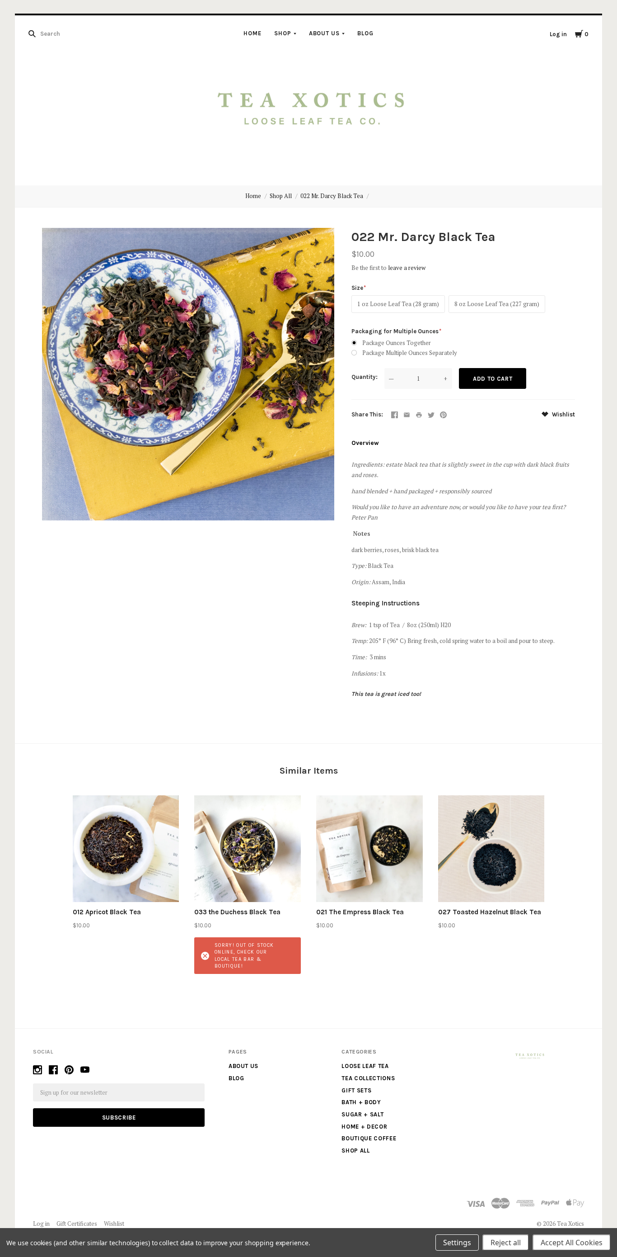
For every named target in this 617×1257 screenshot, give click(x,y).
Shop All (281, 196)
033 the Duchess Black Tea (237, 912)
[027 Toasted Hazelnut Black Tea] (491, 848)
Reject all (506, 1243)
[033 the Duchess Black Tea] (247, 848)
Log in (558, 34)
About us (324, 33)
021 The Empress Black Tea (360, 912)
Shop (282, 33)
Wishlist (563, 414)
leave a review (406, 268)
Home (252, 33)
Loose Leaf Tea (364, 1066)
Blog (365, 33)
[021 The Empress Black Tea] (369, 848)
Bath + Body (361, 1102)
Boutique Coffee (368, 1138)
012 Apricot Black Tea (107, 912)
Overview (365, 443)
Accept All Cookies (572, 1243)
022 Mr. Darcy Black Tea (331, 196)
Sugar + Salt (362, 1114)
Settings (457, 1243)
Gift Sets (356, 1090)
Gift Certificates (76, 1223)
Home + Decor (364, 1126)
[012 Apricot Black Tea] (126, 848)
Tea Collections (368, 1078)
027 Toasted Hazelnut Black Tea (489, 912)
